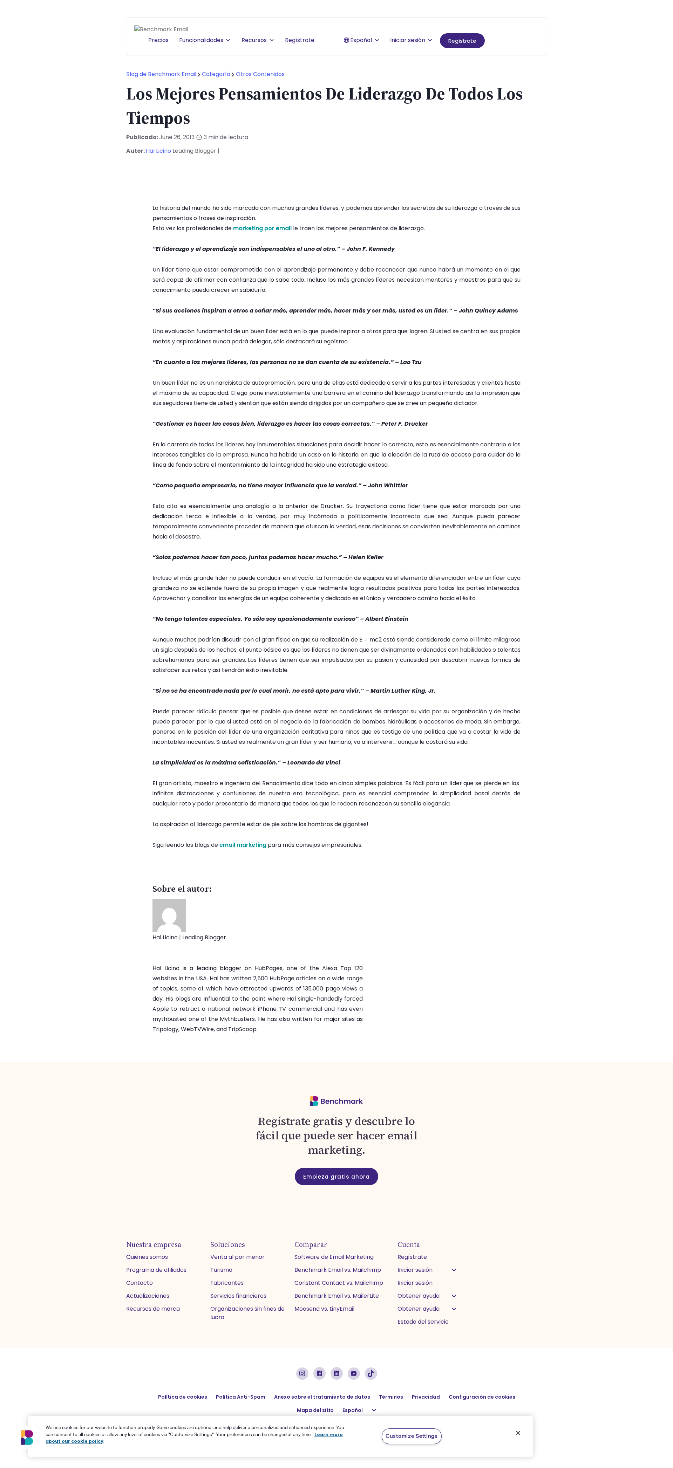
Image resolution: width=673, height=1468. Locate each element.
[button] (454, 1270)
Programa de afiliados (156, 1270)
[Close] (518, 1433)
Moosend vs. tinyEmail (324, 1309)
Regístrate (462, 40)
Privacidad (426, 1396)
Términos (391, 1396)
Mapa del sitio (315, 1410)
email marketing (242, 845)
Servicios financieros (238, 1296)
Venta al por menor (237, 1257)
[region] (280, 1436)
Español (361, 40)
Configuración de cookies (482, 1396)
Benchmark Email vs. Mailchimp (337, 1270)
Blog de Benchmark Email (162, 74)
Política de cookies (182, 1396)
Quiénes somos (147, 1257)
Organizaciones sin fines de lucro (247, 1313)
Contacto (139, 1283)
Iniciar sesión (407, 40)
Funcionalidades (201, 40)
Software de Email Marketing (334, 1257)
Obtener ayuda (418, 1296)
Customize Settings (412, 1436)
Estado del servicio (423, 1322)
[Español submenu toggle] (374, 1410)
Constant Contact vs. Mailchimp (338, 1283)
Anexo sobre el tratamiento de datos (322, 1396)
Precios (158, 40)
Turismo (221, 1270)
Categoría (216, 74)
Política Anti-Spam (240, 1396)
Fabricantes (227, 1283)
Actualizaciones (147, 1296)
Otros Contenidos (260, 74)
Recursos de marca (153, 1309)
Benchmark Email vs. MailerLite (336, 1296)
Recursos (254, 40)
